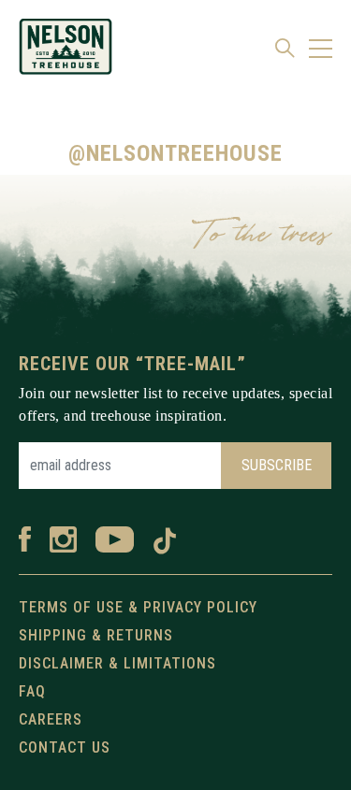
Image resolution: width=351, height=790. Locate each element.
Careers (50, 719)
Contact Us (64, 747)
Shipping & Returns (96, 635)
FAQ (32, 691)
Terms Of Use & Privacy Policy (138, 607)
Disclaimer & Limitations (117, 663)
